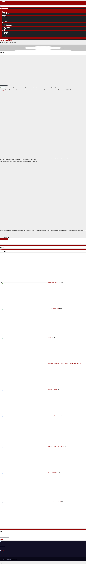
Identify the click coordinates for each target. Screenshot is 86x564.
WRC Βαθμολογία (7, 27)
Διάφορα (3, 30)
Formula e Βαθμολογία (8, 25)
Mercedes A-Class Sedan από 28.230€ (53, 472)
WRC (3, 26)
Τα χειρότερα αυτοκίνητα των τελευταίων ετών (54, 501)
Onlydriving (1, 551)
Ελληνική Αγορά (4, 12)
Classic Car (6, 21)
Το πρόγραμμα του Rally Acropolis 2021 (53, 308)
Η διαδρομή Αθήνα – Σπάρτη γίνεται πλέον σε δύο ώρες (56, 446)
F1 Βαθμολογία (6, 23)
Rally (4, 29)
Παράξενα (10, 40)
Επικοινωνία (6, 35)
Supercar (5, 16)
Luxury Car (6, 19)
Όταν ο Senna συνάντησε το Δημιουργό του (54, 415)
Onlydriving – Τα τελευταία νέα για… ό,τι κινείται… (9, 559)
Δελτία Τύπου (6, 32)
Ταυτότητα (5, 36)
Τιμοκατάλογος (4, 37)
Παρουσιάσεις (6, 13)
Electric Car (6, 18)
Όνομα (1, 531)
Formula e (5, 24)
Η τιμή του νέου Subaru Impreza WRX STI (54, 282)
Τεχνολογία (5, 33)
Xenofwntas (2, 52)
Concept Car (6, 20)
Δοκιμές (5, 14)
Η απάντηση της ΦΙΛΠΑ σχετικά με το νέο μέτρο (55, 527)
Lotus (1, 40)
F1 (2, 22)
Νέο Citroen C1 (50, 337)
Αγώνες (5, 28)
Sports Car (3, 40)
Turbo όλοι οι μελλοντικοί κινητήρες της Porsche (7, 236)
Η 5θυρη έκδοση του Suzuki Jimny (53, 389)
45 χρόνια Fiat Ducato (3, 242)
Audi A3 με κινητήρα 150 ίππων (4, 237)
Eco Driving (4, 15)
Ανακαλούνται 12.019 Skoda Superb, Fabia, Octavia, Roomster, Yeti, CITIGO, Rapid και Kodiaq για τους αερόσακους (64, 363)
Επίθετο (1, 534)
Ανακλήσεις (6, 31)
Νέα (2, 11)
